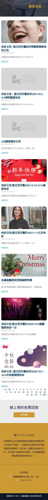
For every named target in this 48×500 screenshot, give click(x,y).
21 (27, 394)
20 (45, 392)
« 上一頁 (6, 389)
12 (11, 392)
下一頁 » (43, 394)
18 (36, 392)
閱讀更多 (4, 62)
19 (40, 392)
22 (32, 394)
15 (23, 392)
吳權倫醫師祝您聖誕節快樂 (16, 280)
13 (15, 392)
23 (36, 394)
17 (32, 392)
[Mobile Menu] (44, 6)
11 (6, 392)
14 (19, 392)
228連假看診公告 (11, 141)
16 (28, 392)
